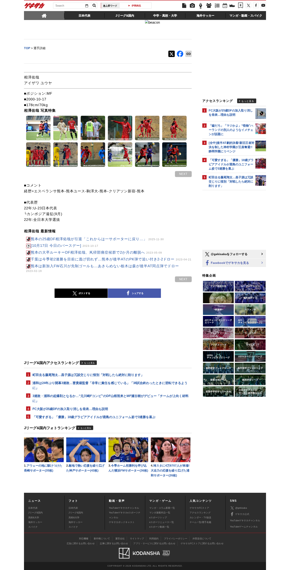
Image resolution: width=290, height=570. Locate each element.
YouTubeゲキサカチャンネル (124, 508)
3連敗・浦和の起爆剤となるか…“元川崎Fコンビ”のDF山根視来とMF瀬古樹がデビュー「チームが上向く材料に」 (110, 398)
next (183, 174)
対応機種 (83, 538)
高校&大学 (33, 517)
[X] (248, 5)
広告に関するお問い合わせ (81, 543)
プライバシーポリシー (175, 538)
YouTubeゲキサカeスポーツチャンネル (124, 515)
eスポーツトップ (158, 517)
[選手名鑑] (209, 6)
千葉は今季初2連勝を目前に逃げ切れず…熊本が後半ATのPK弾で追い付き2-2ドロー (111, 259)
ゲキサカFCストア (199, 508)
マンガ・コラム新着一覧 (162, 508)
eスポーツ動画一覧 (159, 527)
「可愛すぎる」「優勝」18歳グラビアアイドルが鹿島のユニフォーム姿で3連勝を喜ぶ (93, 417)
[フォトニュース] (192, 6)
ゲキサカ (34, 6)
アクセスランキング (200, 512)
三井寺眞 (137, 5)
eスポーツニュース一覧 (161, 522)
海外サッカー (35, 522)
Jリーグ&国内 (35, 512)
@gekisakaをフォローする (229, 254)
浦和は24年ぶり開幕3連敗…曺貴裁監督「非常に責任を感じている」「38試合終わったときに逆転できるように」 (109, 385)
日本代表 (33, 508)
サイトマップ (137, 538)
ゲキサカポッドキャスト (122, 522)
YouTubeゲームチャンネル (244, 526)
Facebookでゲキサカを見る (229, 262)
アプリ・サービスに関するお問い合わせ (154, 543)
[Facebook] (256, 5)
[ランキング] (217, 6)
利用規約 (154, 538)
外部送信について (202, 538)
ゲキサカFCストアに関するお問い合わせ (202, 543)
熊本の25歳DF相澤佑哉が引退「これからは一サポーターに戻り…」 (97, 239)
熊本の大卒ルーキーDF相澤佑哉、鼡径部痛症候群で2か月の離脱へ (96, 252)
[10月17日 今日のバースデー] (64, 246)
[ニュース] (184, 6)
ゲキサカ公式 (242, 514)
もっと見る (89, 363)
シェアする (138, 293)
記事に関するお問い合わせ (114, 543)
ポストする (84, 293)
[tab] (44, 15)
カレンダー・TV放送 (200, 517)
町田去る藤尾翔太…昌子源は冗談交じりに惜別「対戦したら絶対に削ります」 (88, 375)
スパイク (33, 527)
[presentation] (44, 15)
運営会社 (120, 538)
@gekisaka (241, 508)
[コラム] (200, 6)
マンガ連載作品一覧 (159, 512)
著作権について (102, 538)
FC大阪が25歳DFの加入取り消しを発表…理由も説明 (70, 409)
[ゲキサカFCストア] (232, 6)
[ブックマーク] (240, 6)
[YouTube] (263, 5)
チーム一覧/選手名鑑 (200, 522)
